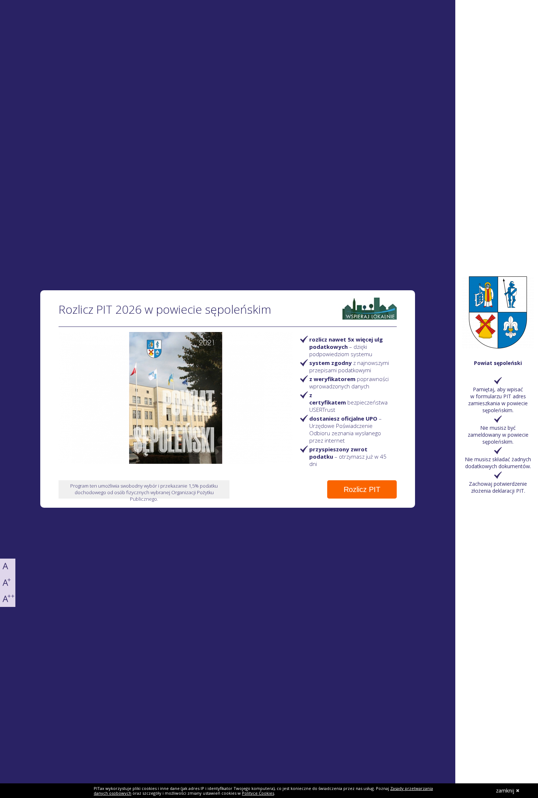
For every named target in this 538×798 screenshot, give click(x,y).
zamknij (505, 790)
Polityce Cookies (258, 793)
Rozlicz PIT (362, 489)
